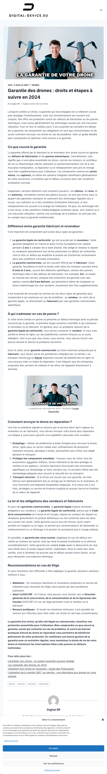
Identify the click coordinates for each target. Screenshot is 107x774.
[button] (102, 719)
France (32, 684)
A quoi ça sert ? (22, 85)
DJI (29, 357)
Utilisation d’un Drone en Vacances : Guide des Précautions (41, 668)
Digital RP (15, 104)
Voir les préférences (53, 763)
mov (30, 462)
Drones (35, 85)
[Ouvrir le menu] (101, 10)
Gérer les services (11, 741)
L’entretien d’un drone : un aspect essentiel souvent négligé (41, 661)
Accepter (53, 748)
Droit (12, 684)
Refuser (54, 756)
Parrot (38, 357)
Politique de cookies (52, 770)
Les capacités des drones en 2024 (27, 665)
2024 (10, 85)
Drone (21, 684)
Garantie (43, 684)
